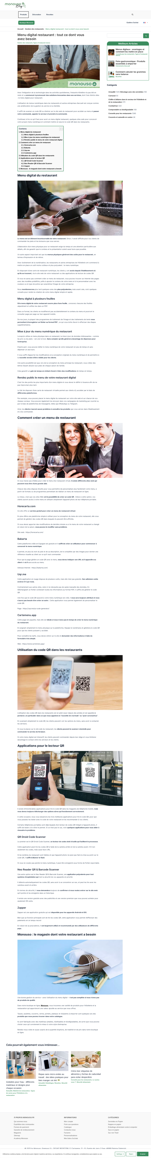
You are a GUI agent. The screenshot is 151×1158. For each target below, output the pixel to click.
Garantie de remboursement (24, 1130)
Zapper (27, 166)
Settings (119, 1154)
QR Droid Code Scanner (33, 161)
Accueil (20, 29)
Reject (131, 1154)
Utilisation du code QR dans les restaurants (37, 155)
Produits (23, 14)
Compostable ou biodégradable (120, 110)
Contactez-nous (70, 1130)
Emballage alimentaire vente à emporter (122, 1127)
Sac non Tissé (113, 1133)
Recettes (49, 14)
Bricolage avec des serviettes (131, 92)
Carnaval (111, 96)
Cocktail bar (113, 106)
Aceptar (142, 1154)
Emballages (50, 1083)
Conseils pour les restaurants (81, 1080)
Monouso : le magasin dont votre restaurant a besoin (41, 169)
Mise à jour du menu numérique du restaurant (42, 137)
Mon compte (68, 1121)
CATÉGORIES (113, 1117)
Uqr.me (27, 150)
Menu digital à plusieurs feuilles (36, 135)
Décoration (36, 14)
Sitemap (17, 1135)
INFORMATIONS (70, 1117)
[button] (133, 15)
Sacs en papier (113, 1130)
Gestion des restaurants (34, 29)
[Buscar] (146, 35)
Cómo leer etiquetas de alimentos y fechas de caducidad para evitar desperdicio (86, 1074)
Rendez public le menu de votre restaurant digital (43, 140)
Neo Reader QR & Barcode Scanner (38, 163)
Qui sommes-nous (20, 1121)
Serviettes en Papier (115, 1121)
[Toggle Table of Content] (60, 129)
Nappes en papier (114, 1124)
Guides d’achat (132, 22)
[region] (75, 1153)
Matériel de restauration (21, 1091)
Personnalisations (70, 1135)
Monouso (44, 1005)
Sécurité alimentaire (83, 1082)
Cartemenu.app (30, 153)
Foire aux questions (71, 1124)
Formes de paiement (21, 1127)
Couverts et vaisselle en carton (120, 117)
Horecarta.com (30, 145)
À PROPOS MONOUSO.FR (24, 1117)
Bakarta (27, 148)
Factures (67, 1133)
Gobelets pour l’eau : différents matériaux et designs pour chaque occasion (20, 1085)
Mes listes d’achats (71, 1138)
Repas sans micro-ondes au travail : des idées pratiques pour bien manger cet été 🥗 (53, 1077)
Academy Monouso (21, 1138)
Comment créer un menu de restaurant (35, 142)
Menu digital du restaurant (30, 132)
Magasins (17, 1133)
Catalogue (68, 1127)
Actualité (9, 1091)
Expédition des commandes (24, 1124)
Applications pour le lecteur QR (32, 158)
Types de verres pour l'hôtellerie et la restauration (20, 1093)
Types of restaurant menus (41, 43)
